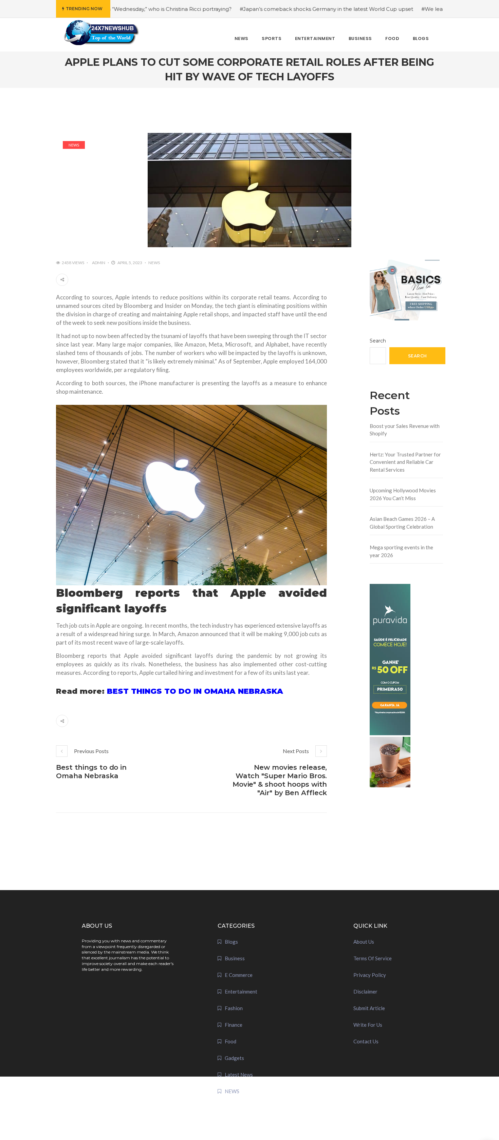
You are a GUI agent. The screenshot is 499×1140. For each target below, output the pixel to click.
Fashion (234, 1008)
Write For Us (367, 1025)
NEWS (74, 145)
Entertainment (241, 991)
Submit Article (369, 1008)
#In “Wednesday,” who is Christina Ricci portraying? (126, 9)
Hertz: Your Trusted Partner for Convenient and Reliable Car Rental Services (405, 462)
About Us (363, 942)
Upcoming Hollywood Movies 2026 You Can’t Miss (403, 494)
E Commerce (239, 975)
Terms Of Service (372, 958)
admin (98, 262)
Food (230, 1041)
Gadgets (234, 1058)
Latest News (239, 1075)
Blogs (231, 942)
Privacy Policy (369, 975)
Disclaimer (365, 991)
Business (235, 958)
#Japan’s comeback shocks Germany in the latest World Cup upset (285, 9)
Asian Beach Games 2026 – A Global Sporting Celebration (402, 523)
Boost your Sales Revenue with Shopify (405, 430)
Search (378, 341)
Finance (233, 1025)
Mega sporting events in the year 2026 (401, 551)
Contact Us (365, 1041)
